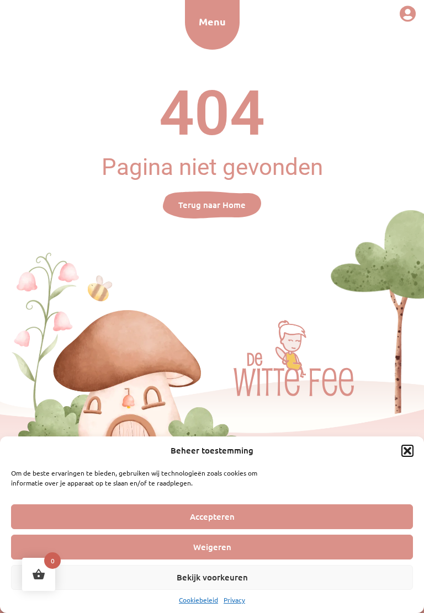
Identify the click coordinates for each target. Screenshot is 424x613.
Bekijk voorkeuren (212, 577)
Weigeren (212, 546)
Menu (212, 21)
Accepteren (212, 516)
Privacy (234, 599)
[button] (407, 450)
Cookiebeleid (198, 599)
